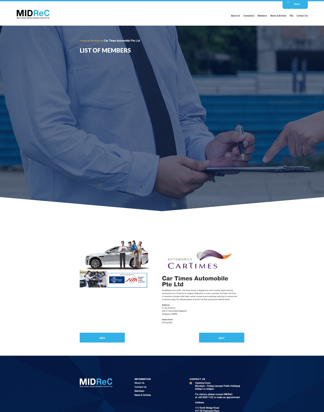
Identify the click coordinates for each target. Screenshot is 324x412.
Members (262, 16)
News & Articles (278, 16)
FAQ (291, 16)
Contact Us (302, 16)
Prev (102, 338)
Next (222, 338)
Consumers (248, 16)
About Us (235, 16)
